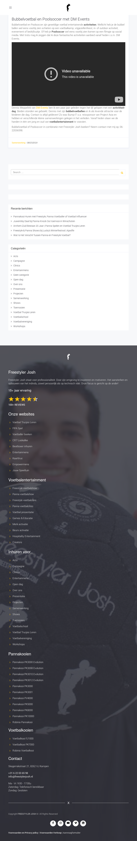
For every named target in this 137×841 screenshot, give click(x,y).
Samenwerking (18, 143)
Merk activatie (20, 524)
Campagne (19, 261)
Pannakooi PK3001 (23, 692)
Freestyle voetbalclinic (25, 500)
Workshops (19, 326)
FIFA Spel (18, 428)
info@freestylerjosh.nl (20, 776)
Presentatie (19, 289)
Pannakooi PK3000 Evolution (28, 662)
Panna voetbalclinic (23, 506)
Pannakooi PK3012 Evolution (28, 680)
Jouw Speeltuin (21, 470)
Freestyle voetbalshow (25, 488)
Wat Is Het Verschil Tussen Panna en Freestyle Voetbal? (42, 235)
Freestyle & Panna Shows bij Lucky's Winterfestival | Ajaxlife (43, 230)
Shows (16, 303)
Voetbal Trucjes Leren (24, 312)
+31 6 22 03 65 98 (18, 773)
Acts (15, 256)
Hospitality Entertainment (26, 536)
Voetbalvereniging (22, 321)
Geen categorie (21, 275)
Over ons (17, 284)
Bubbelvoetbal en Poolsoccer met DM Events (51, 19)
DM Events (42, 107)
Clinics (16, 265)
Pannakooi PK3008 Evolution (28, 668)
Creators (17, 542)
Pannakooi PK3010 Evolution (28, 674)
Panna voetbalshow (23, 494)
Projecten (18, 293)
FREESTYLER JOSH (27, 814)
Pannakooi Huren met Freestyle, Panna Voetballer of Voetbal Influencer (50, 216)
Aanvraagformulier (71, 832)
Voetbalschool (20, 317)
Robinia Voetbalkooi (23, 750)
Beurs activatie (21, 530)
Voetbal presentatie (23, 512)
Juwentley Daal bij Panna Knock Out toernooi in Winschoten (44, 221)
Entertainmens (21, 270)
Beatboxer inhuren (22, 446)
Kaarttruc (18, 458)
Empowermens (21, 464)
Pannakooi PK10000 (23, 716)
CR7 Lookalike (20, 440)
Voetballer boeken (22, 434)
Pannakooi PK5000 (23, 704)
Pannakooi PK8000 (23, 710)
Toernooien (19, 307)
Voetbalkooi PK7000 (23, 744)
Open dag (18, 279)
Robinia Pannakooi (22, 722)
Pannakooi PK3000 (23, 686)
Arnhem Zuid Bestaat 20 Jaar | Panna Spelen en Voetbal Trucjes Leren (49, 226)
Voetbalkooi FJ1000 (23, 738)
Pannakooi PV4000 (23, 698)
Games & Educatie (23, 518)
